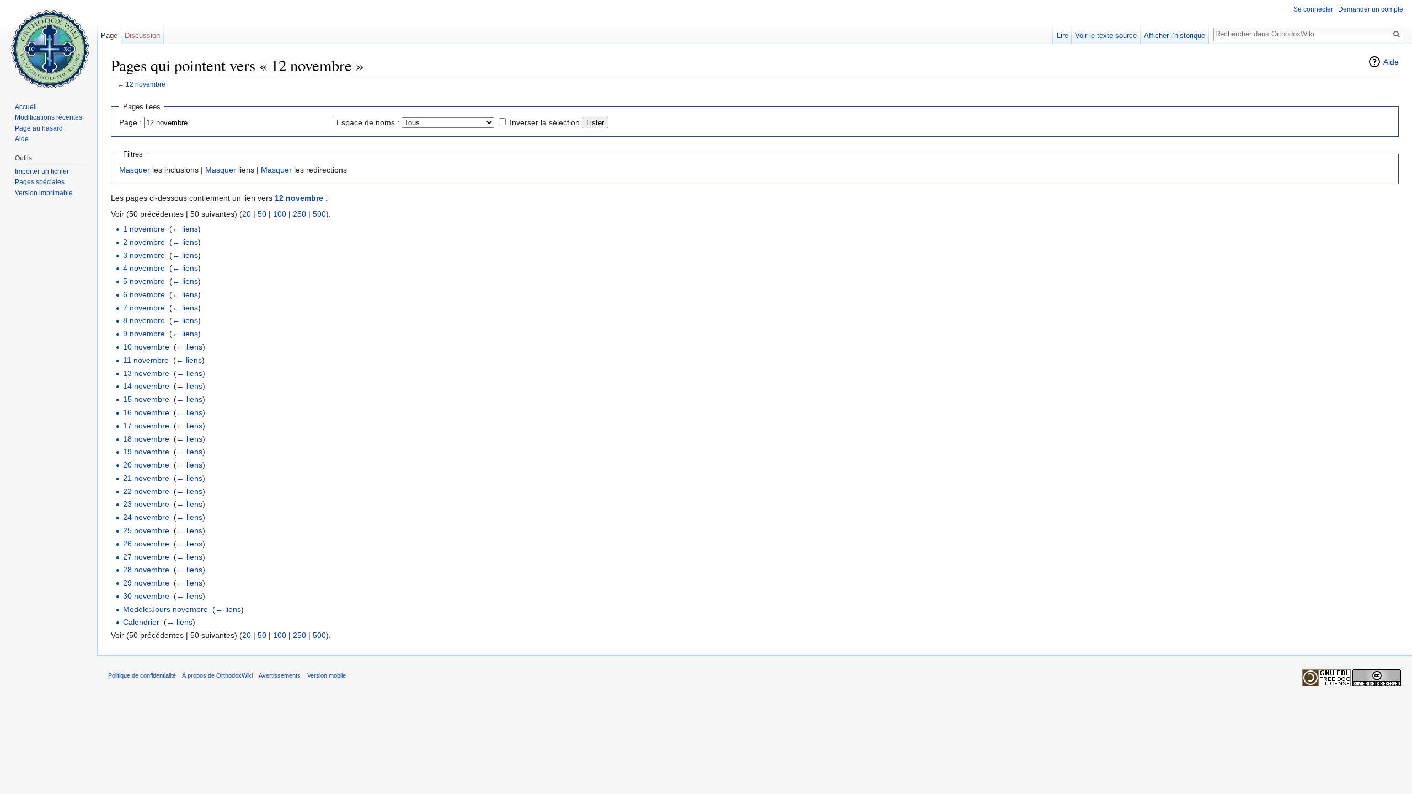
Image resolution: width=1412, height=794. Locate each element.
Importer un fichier (42, 171)
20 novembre (146, 464)
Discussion (142, 35)
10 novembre (146, 346)
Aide (1391, 61)
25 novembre (146, 530)
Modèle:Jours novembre (165, 609)
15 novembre (146, 399)
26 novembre (146, 543)
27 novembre (146, 556)
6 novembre (144, 294)
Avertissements (280, 675)
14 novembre (146, 386)
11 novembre (146, 360)
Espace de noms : (367, 122)
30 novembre (146, 596)
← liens (185, 228)
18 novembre (146, 438)
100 (279, 214)
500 (319, 214)
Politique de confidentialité (142, 675)
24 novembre (146, 517)
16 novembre (146, 412)
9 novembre (144, 333)
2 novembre (144, 242)
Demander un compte (1370, 9)
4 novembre (144, 268)
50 (262, 214)
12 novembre (145, 84)
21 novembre (146, 478)
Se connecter (1313, 9)
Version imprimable (44, 193)
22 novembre (146, 491)
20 (246, 214)
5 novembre (144, 281)
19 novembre (146, 451)
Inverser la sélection (545, 122)
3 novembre (144, 255)
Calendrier (141, 622)
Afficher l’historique (1174, 35)
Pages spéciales (40, 182)
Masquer (134, 169)
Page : (130, 122)
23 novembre (146, 504)
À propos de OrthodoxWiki (217, 675)
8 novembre (144, 320)
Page (109, 35)
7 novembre (144, 307)
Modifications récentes (48, 117)
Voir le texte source (1106, 35)
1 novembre (144, 228)
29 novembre (146, 582)
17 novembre (146, 425)
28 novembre (146, 569)
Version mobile (326, 675)
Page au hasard (39, 128)
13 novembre (146, 373)
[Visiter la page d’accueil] (48, 44)
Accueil (26, 107)
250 (299, 214)
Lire (1062, 35)
